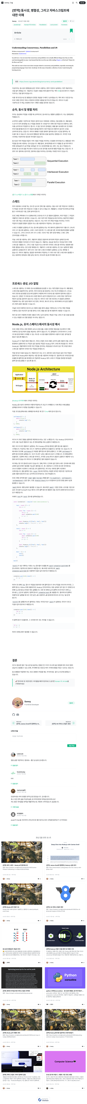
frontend (64, 25)
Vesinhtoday (21, 772)
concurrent (54, 25)
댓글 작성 (71, 746)
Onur (47, 411)
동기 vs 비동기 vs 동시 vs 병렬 (23, 195)
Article (17, 32)
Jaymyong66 (21, 790)
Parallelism (42, 25)
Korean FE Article (30, 25)
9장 (59, 91)
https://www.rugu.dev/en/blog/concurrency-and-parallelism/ (40, 82)
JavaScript (17, 25)
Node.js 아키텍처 (18, 401)
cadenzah (20, 754)
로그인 (82, 3)
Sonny (14, 21)
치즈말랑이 (20, 813)
